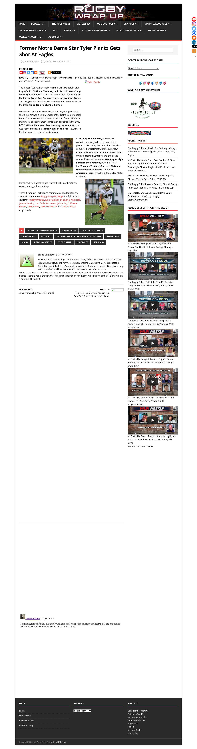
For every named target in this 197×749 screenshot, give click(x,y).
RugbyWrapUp (36, 199)
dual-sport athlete (92, 230)
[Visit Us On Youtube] (149, 83)
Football (46, 236)
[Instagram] (24, 72)
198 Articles (66, 254)
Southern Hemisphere (94, 30)
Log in (22, 710)
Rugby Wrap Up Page (52, 196)
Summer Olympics (43, 242)
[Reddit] (35, 72)
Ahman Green (69, 230)
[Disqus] (71, 568)
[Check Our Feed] (157, 83)
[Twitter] (28, 72)
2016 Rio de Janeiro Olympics (42, 230)
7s (54, 30)
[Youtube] (21, 72)
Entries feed (25, 715)
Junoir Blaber (52, 199)
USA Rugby (130, 23)
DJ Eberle (47, 61)
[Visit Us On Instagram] (145, 83)
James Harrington (28, 203)
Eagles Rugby (28, 236)
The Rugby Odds (61, 23)
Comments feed (26, 720)
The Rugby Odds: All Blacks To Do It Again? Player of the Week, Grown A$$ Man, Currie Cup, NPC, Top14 (152, 152)
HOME (21, 23)
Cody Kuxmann (48, 203)
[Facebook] (32, 72)
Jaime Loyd (63, 203)
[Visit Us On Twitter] (141, 83)
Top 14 (131, 726)
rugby (25, 242)
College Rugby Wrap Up (32, 30)
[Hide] (196, 56)
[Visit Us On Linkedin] (161, 83)
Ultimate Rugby (135, 730)
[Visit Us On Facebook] (153, 83)
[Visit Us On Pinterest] (165, 83)
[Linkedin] (194, 42)
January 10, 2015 (31, 61)
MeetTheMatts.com (136, 720)
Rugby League (156, 30)
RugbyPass (133, 723)
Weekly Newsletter (30, 36)
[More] (49, 72)
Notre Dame (113, 236)
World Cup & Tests (127, 30)
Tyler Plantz (64, 242)
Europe (68, 30)
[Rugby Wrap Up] (98, 18)
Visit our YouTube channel (140, 446)
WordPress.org (26, 725)
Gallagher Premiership (138, 710)
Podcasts (37, 23)
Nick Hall (75, 199)
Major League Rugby (157, 23)
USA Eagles (82, 242)
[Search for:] (152, 50)
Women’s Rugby (106, 23)
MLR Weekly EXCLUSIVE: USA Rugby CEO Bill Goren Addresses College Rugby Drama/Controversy (150, 196)
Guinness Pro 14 (135, 714)
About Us (54, 36)
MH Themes (61, 742)
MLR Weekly (83, 23)
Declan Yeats (69, 206)
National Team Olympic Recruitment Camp (78, 236)
